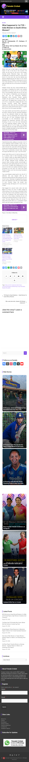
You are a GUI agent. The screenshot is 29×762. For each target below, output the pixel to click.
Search (25, 353)
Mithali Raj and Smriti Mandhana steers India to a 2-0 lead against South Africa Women (7, 257)
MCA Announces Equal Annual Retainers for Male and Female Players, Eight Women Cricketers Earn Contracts (14, 616)
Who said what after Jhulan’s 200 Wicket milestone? (15, 302)
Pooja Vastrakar (21, 286)
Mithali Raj (14, 286)
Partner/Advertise (6, 725)
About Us (3, 719)
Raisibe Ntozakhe (6, 288)
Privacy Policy (5, 723)
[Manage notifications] (4, 758)
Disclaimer (4, 722)
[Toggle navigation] (3, 17)
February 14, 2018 (6, 33)
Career (3, 720)
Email (3, 697)
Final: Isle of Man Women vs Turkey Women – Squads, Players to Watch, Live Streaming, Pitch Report (13, 637)
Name (3, 689)
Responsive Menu (26, 1)
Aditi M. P (14, 33)
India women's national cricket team (13, 285)
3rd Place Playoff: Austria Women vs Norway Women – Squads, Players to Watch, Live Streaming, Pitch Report (13, 646)
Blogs (4, 22)
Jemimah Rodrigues (7, 286)
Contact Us (4, 727)
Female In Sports (5, 728)
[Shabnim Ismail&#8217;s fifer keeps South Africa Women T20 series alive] (19, 230)
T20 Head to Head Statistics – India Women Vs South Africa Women (15, 295)
